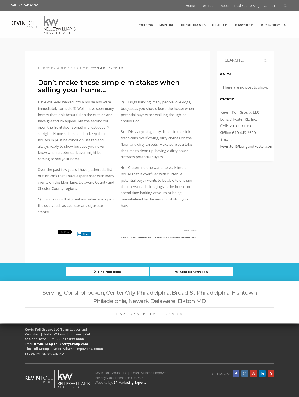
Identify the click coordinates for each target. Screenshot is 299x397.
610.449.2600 (244, 132)
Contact (269, 5)
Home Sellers (115, 68)
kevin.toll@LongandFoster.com (246, 146)
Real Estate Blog (246, 5)
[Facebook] (236, 373)
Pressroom (207, 5)
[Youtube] (253, 373)
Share (86, 234)
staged (194, 237)
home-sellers (174, 237)
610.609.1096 (240, 125)
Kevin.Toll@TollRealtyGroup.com (61, 344)
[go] (265, 60)
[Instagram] (244, 373)
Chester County (128, 237)
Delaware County (145, 237)
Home (190, 5)
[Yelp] (271, 373)
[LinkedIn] (262, 373)
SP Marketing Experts (130, 382)
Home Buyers (97, 68)
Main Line (185, 237)
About (225, 5)
